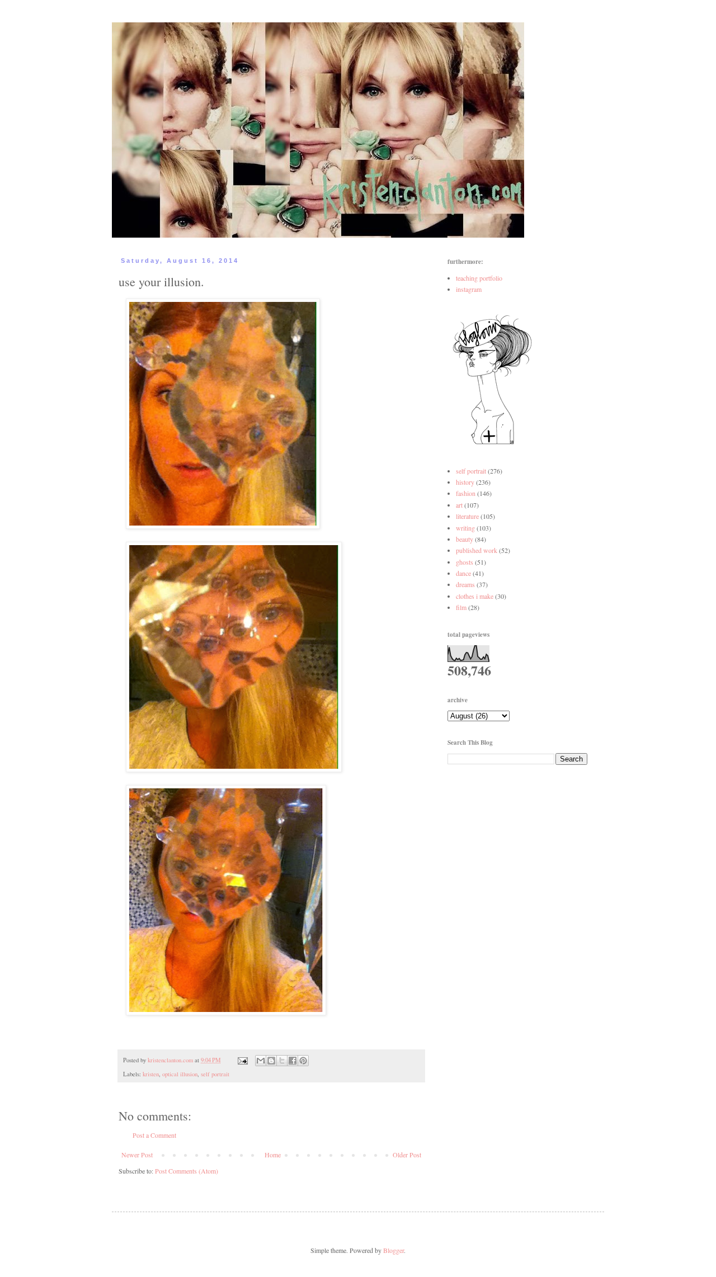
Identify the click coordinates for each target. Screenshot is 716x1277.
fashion (465, 493)
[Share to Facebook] (292, 1060)
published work (476, 550)
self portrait (215, 1074)
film (461, 607)
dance (463, 573)
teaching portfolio (479, 277)
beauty (464, 539)
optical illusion (179, 1074)
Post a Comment (154, 1135)
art (459, 504)
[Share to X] (282, 1060)
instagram (469, 289)
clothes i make (474, 596)
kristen (151, 1074)
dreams (465, 584)
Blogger (393, 1250)
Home (273, 1154)
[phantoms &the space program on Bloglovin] (492, 443)
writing (465, 527)
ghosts (464, 561)
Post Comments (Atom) (186, 1170)
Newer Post (137, 1154)
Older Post (407, 1154)
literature (467, 516)
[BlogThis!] (271, 1060)
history (465, 481)
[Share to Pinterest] (303, 1060)
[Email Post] (242, 1060)
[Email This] (260, 1060)
